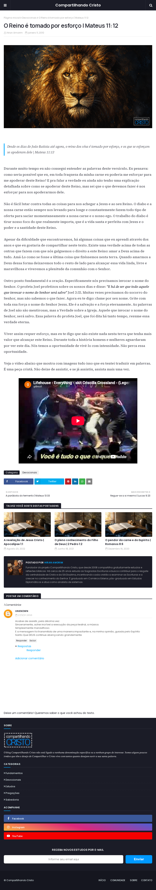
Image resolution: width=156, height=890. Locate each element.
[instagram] (78, 827)
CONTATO (146, 880)
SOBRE (133, 880)
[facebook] (78, 818)
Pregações (12, 793)
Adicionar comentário (29, 658)
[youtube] (78, 835)
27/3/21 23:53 (25, 615)
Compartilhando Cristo (78, 5)
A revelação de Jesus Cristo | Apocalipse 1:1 (24, 542)
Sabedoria (12, 799)
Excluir (33, 640)
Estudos (10, 786)
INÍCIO (102, 880)
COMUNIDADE (117, 880)
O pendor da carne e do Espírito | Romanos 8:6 (128, 542)
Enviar (139, 859)
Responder (21, 640)
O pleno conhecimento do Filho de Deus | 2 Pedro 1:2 (76, 542)
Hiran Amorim (15, 32)
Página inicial (12, 17)
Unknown (21, 611)
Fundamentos (14, 773)
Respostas (24, 646)
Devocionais (29, 17)
